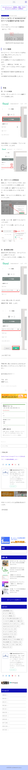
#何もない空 (7, 647)
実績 (20, 621)
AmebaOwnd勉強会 (9, 636)
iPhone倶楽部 (7, 642)
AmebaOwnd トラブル (9, 634)
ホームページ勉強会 (8, 615)
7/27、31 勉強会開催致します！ (9, 459)
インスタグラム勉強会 (9, 621)
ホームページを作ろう (5, 15)
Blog (5, 644)
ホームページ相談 (8, 613)
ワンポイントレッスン (9, 628)
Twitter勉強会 (18, 639)
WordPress (17, 642)
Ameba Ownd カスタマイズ (11, 626)
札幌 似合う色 (7, 639)
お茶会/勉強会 (7, 610)
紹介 (18, 644)
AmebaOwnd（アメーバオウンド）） (13, 623)
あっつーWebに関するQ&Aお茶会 (12, 618)
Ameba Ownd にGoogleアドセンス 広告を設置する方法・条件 (14, 456)
